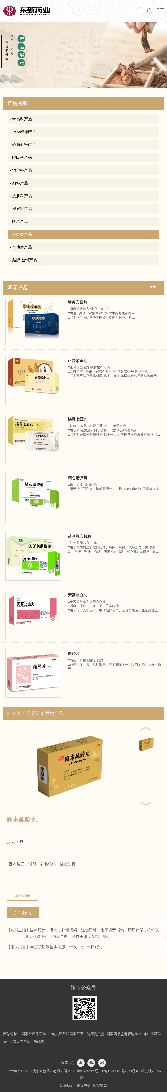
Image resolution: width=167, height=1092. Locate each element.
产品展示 (31, 713)
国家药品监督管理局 (122, 1034)
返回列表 (22, 895)
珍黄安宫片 (77, 302)
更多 (153, 287)
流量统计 (67, 1085)
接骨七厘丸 (77, 419)
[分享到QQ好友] (81, 1063)
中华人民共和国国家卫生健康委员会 (76, 1034)
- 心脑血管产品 (23, 144)
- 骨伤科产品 (21, 119)
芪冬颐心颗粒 (79, 536)
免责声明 (83, 1085)
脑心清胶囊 (77, 478)
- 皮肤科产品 (21, 196)
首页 (16, 713)
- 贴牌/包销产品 (23, 260)
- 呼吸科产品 (21, 157)
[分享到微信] (91, 1063)
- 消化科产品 (21, 170)
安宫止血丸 (77, 595)
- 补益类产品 (21, 234)
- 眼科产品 (19, 221)
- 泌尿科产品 (21, 209)
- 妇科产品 (19, 183)
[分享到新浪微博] (102, 1063)
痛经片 (74, 653)
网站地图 (100, 1085)
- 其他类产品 (21, 247)
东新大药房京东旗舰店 (26, 1042)
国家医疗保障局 (34, 1034)
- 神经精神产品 (23, 132)
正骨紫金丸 (77, 361)
